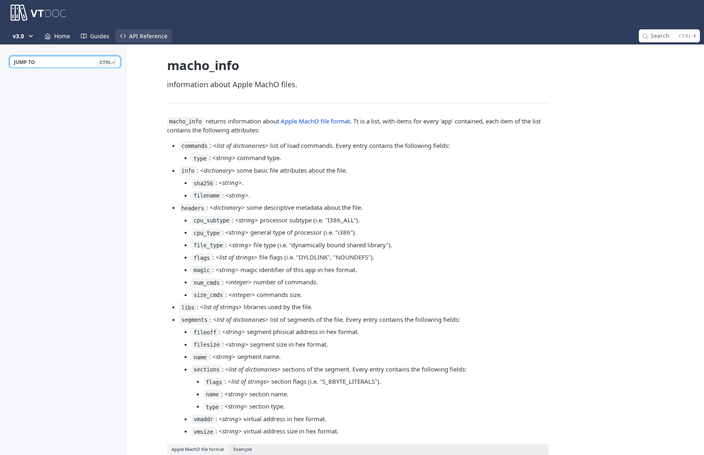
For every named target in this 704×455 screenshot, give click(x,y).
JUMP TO (64, 62)
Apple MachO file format (315, 121)
